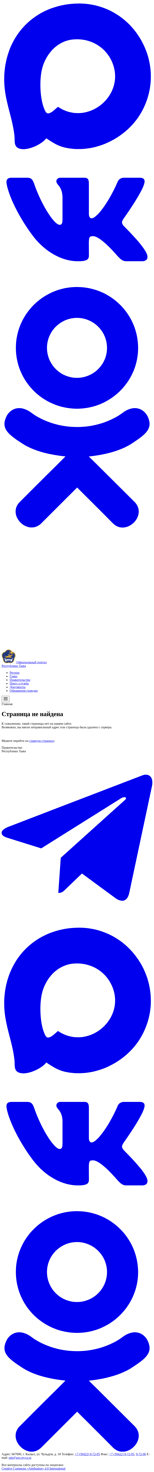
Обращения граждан (24, 690)
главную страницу (41, 740)
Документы (17, 687)
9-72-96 (141, 1454)
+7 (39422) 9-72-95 (87, 1454)
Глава (13, 676)
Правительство (20, 680)
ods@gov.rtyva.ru (20, 1457)
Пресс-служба (19, 683)
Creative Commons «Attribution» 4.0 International (33, 1468)
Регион (14, 672)
